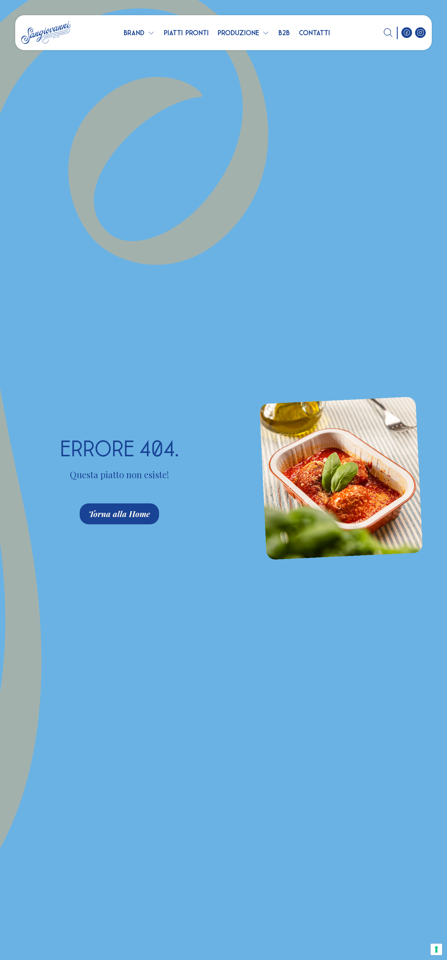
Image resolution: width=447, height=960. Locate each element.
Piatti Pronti (186, 32)
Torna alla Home (119, 514)
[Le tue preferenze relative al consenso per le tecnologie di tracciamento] (436, 949)
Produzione (238, 32)
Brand (134, 32)
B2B (284, 32)
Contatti (314, 32)
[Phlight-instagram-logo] (420, 32)
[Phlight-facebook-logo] (406, 32)
